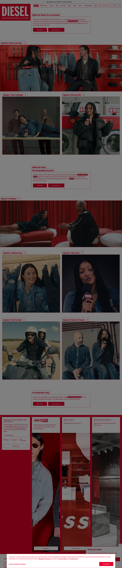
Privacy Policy (62, 558)
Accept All (106, 564)
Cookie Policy (74, 558)
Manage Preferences (45, 558)
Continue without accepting (17, 564)
